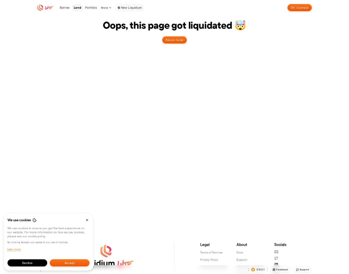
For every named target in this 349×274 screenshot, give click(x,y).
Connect (302, 7)
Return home (174, 40)
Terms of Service (211, 252)
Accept (70, 263)
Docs (240, 252)
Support (242, 259)
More (104, 7)
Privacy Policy (209, 259)
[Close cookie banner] (87, 220)
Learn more (14, 249)
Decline (27, 263)
